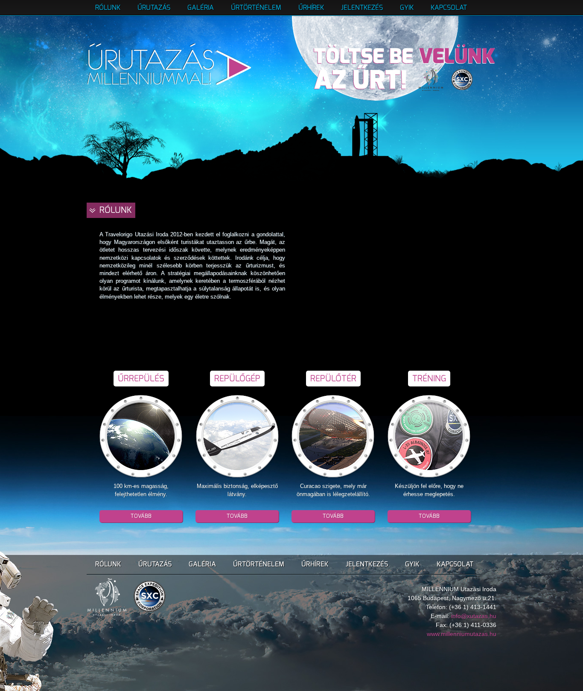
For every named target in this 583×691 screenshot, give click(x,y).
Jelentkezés (362, 7)
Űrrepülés (141, 378)
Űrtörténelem (256, 7)
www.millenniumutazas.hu (461, 633)
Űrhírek (311, 7)
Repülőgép (237, 378)
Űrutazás (153, 7)
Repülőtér (333, 378)
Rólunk (107, 7)
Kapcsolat (449, 7)
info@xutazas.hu (473, 616)
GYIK (407, 7)
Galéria (200, 7)
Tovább (141, 516)
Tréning (429, 378)
